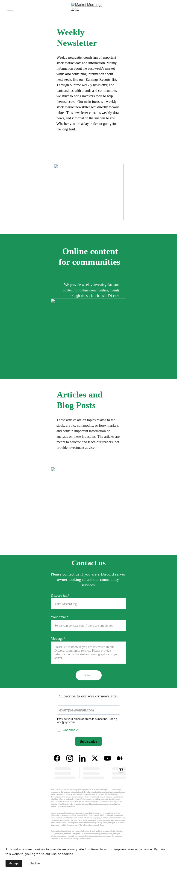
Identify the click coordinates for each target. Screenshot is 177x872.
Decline (35, 863)
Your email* (59, 617)
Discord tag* (60, 595)
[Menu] (10, 9)
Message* (58, 639)
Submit (88, 675)
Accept (14, 863)
